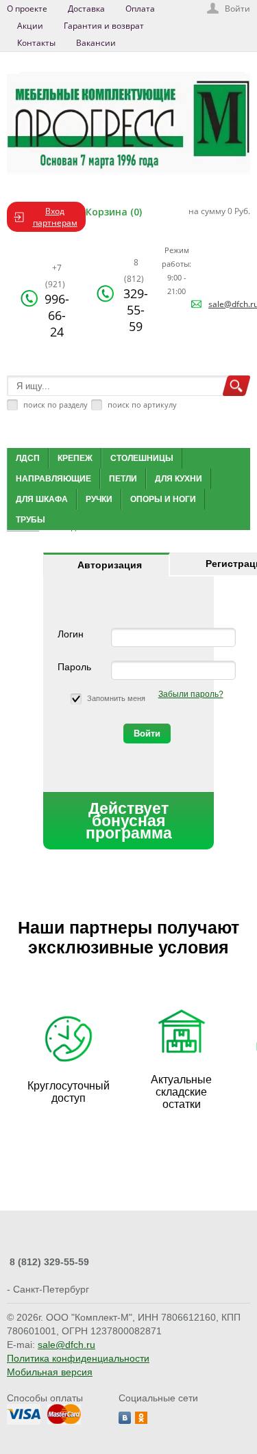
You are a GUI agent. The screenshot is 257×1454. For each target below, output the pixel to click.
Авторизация (109, 564)
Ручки (99, 499)
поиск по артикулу (142, 404)
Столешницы (141, 458)
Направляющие (53, 479)
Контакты (36, 43)
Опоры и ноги (163, 499)
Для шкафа (42, 499)
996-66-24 (57, 301)
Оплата (140, 8)
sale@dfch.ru (66, 1344)
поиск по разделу (55, 404)
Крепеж (75, 458)
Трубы (30, 520)
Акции (30, 25)
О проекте (27, 8)
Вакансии (96, 43)
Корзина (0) (114, 211)
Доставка (86, 8)
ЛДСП (28, 458)
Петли (123, 479)
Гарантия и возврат (104, 25)
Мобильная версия (50, 1371)
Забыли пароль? (190, 694)
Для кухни (178, 479)
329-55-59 (135, 295)
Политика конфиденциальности (78, 1358)
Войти (237, 8)
